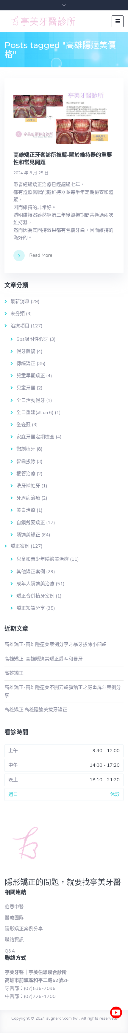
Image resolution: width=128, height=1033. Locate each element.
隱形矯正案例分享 (24, 929)
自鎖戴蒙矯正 (30, 522)
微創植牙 (25, 449)
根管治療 (25, 473)
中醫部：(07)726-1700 (30, 996)
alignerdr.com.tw (62, 1018)
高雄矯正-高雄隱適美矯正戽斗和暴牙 (43, 659)
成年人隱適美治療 (35, 584)
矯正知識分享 (30, 608)
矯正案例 (19, 546)
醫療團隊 (14, 918)
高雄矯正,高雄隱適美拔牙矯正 (35, 709)
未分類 (17, 313)
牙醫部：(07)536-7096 (30, 988)
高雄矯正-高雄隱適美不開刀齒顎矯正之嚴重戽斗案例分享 (62, 691)
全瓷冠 (23, 425)
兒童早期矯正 (30, 376)
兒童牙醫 (25, 388)
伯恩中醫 (14, 907)
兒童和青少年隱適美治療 (42, 559)
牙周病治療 (28, 498)
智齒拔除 (25, 461)
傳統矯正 (25, 363)
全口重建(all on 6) (35, 412)
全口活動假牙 (30, 400)
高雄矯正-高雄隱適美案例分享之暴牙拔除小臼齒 (55, 644)
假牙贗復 (25, 351)
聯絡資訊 (14, 940)
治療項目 (19, 326)
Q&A (10, 951)
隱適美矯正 (28, 535)
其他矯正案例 (30, 571)
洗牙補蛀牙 (28, 486)
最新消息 (19, 301)
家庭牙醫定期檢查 (35, 437)
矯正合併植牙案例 (35, 596)
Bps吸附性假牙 (32, 339)
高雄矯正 (14, 673)
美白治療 (25, 510)
